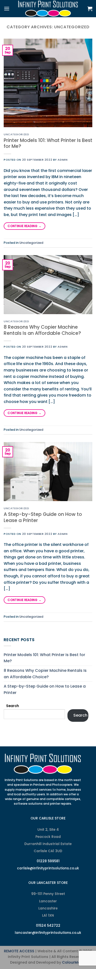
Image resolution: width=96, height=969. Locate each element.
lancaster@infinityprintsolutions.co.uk (48, 932)
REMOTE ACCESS (19, 951)
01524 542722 (48, 925)
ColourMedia (74, 962)
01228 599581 (48, 861)
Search (12, 705)
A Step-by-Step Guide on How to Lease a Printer (43, 517)
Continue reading (24, 226)
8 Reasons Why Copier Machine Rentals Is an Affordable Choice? (42, 330)
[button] (7, 8)
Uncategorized (16, 134)
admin (62, 160)
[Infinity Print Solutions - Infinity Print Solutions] (48, 8)
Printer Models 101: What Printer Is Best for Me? (48, 143)
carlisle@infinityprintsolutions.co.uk (48, 868)
